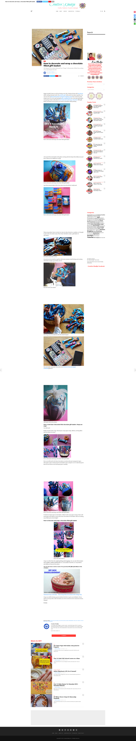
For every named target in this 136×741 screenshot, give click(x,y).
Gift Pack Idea (93, 220)
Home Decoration (95, 223)
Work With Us (71, 11)
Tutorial (90, 237)
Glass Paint (97, 220)
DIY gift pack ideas (74, 566)
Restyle (95, 232)
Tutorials (77, 11)
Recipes (94, 231)
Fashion (99, 219)
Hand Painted (98, 221)
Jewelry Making (94, 224)
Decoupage (95, 217)
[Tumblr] (135, 19)
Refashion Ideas (90, 232)
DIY (98, 218)
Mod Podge (96, 225)
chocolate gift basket (54, 620)
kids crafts (101, 224)
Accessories (89, 214)
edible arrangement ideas (71, 620)
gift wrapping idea (66, 98)
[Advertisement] (68, 20)
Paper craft (100, 228)
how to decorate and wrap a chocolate (68, 99)
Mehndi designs (90, 225)
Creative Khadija (55, 623)
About (61, 11)
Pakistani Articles (93, 228)
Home (57, 11)
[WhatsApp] (135, 24)
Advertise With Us (67, 733)
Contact (65, 11)
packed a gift (62, 95)
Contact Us (61, 733)
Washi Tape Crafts (102, 237)
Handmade (92, 221)
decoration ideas (62, 620)
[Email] (135, 22)
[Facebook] (135, 15)
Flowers (103, 219)
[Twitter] (135, 17)
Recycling (99, 231)
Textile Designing (96, 235)
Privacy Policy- (81, 733)
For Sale (89, 220)
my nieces (80, 93)
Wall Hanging (96, 237)
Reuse (98, 232)
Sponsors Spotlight (93, 234)
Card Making (98, 214)
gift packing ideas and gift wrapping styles (62, 96)
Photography (89, 229)
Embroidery (92, 219)
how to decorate (49, 621)
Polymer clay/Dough (96, 229)
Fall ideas (96, 219)
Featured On (74, 733)
